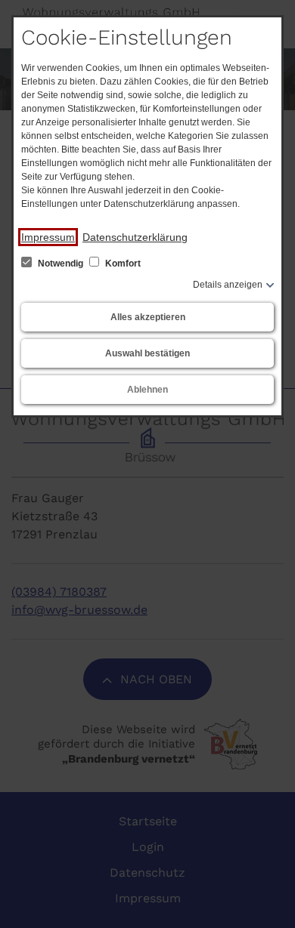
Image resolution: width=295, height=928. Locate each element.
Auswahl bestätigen (147, 353)
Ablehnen (147, 389)
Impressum (48, 237)
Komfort (122, 263)
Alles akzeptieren (147, 317)
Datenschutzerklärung (135, 237)
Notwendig (60, 263)
